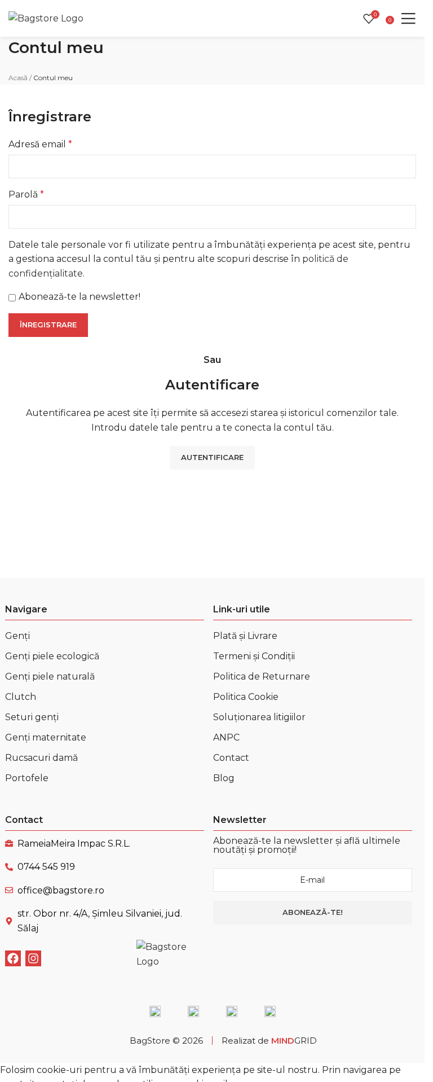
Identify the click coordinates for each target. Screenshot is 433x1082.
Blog (224, 778)
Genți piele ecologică (52, 656)
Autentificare (212, 457)
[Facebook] (13, 958)
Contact (231, 757)
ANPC (226, 737)
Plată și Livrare (245, 635)
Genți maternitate (45, 737)
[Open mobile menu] (408, 18)
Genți (17, 635)
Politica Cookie (246, 696)
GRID (294, 1040)
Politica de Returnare (261, 676)
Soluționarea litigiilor (259, 717)
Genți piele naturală (50, 676)
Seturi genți (32, 717)
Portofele (26, 778)
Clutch (20, 696)
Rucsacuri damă (41, 757)
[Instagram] (33, 958)
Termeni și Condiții (254, 656)
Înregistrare (48, 324)
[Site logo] (47, 17)
